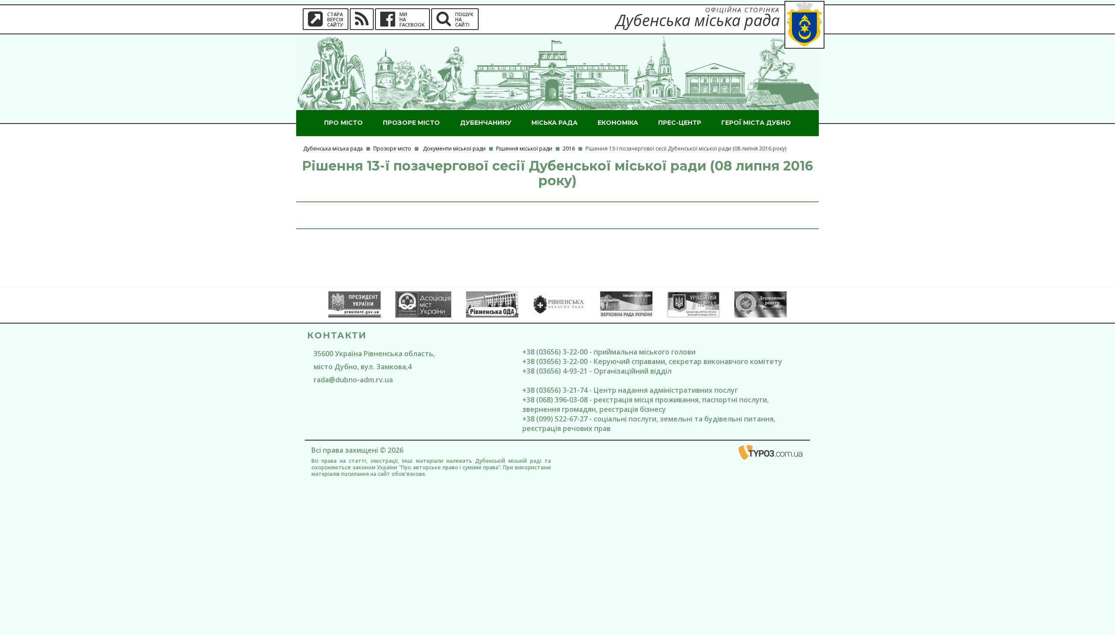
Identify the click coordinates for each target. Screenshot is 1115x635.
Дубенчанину (485, 123)
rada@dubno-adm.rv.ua (353, 379)
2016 (569, 148)
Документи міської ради (454, 148)
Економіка (618, 123)
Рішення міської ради (524, 148)
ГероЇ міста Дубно (756, 123)
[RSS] (362, 19)
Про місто (343, 123)
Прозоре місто (411, 123)
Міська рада (554, 123)
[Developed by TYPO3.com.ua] (771, 454)
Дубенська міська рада (333, 148)
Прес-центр (679, 123)
